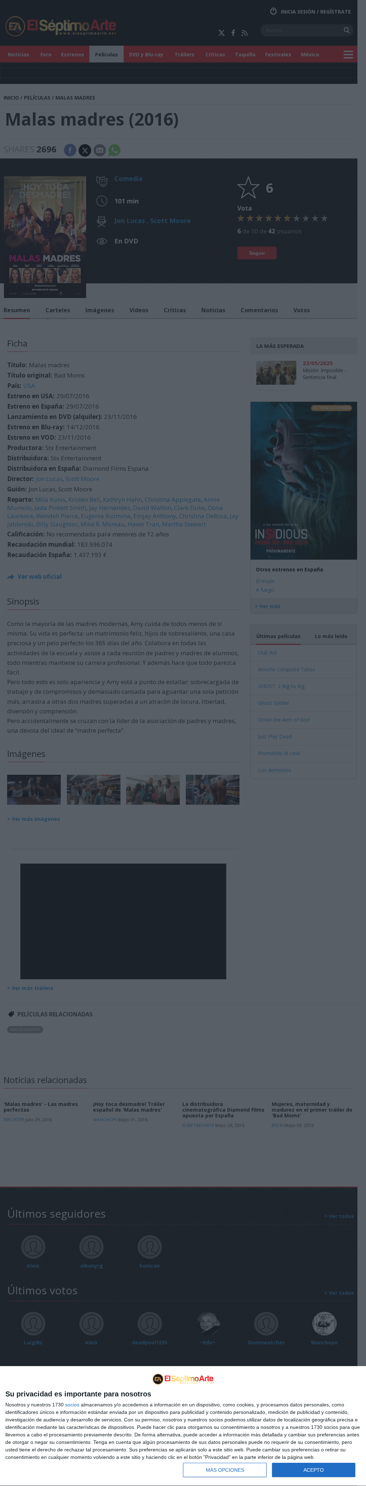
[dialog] (183, 1426)
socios (72, 1404)
